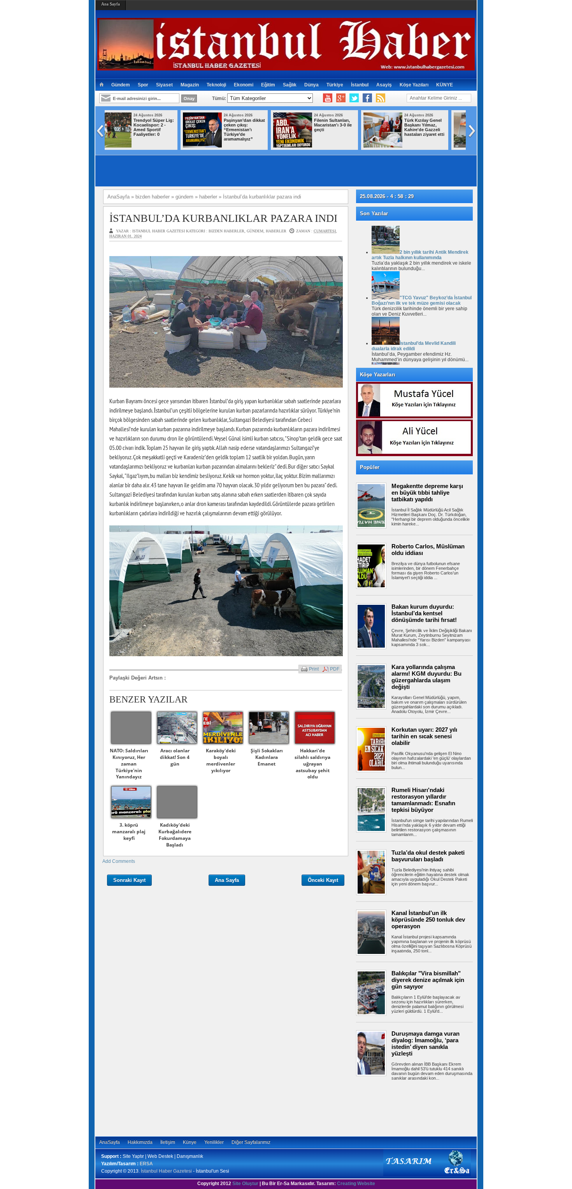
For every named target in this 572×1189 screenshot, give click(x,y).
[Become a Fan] (367, 98)
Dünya (311, 85)
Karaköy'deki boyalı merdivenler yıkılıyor (221, 760)
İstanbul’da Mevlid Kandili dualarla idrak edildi (414, 346)
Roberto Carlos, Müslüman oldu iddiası (428, 549)
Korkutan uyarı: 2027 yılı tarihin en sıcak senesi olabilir (424, 736)
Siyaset (164, 85)
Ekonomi (243, 85)
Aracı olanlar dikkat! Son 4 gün (174, 757)
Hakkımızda (140, 1142)
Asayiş (384, 85)
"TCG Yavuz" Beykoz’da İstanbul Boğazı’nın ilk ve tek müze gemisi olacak (422, 300)
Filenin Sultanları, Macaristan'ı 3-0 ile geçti (169, 125)
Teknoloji (216, 85)
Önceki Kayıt (323, 880)
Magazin (190, 85)
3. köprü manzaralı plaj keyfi (129, 831)
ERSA (146, 1163)
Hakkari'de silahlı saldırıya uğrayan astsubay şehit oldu (312, 763)
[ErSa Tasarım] (427, 1174)
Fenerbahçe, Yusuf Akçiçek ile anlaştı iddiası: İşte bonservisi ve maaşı (441, 127)
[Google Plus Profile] (341, 98)
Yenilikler (214, 1142)
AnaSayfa (109, 1142)
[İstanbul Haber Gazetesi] (286, 67)
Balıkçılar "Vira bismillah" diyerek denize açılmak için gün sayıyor (427, 980)
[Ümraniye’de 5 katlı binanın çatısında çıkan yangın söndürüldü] (309, 146)
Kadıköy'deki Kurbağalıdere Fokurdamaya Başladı (174, 835)
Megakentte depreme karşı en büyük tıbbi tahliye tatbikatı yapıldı (427, 492)
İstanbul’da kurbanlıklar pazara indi (223, 218)
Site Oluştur (245, 1183)
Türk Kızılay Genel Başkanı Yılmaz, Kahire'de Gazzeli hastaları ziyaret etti (260, 127)
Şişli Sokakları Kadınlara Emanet (267, 757)
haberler (276, 231)
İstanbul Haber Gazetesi (166, 1171)
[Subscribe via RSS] (380, 98)
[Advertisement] (418, 1107)
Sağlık (290, 85)
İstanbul (359, 85)
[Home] (101, 85)
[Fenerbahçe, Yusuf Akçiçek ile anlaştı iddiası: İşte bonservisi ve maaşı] (399, 146)
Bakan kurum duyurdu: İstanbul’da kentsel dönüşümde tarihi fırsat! (424, 613)
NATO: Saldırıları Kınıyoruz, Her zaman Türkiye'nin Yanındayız (129, 763)
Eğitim (268, 85)
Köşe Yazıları (414, 85)
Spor (143, 85)
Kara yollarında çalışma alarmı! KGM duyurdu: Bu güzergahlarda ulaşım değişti (426, 677)
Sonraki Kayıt (129, 880)
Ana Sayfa (110, 4)
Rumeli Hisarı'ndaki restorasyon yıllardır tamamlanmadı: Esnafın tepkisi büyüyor (423, 800)
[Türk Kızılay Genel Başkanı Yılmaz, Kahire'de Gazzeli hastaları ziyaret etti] (219, 146)
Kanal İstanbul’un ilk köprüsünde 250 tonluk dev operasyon (428, 919)
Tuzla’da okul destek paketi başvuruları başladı (428, 855)
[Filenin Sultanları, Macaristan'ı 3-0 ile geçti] (128, 146)
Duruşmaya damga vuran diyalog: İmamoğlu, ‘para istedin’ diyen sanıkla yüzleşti (425, 1043)
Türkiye (334, 85)
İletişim (167, 1142)
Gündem (120, 85)
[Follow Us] (354, 98)
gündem (255, 231)
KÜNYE (444, 85)
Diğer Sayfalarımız (251, 1142)
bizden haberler (226, 231)
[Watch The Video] (327, 98)
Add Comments (118, 861)
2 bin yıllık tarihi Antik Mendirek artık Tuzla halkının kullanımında (420, 254)
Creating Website (356, 1183)
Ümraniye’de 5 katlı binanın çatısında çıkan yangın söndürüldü (350, 127)
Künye (190, 1142)
